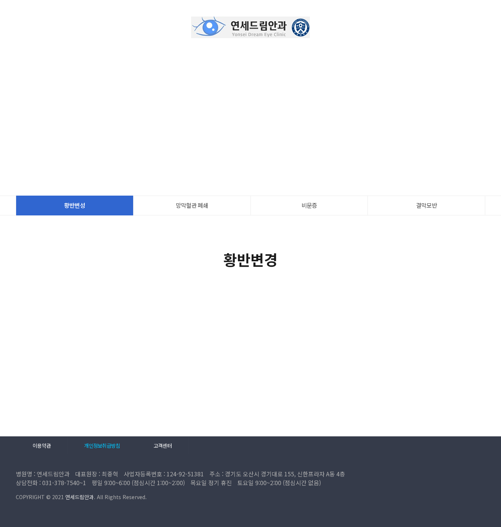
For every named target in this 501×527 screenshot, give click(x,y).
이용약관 (42, 445)
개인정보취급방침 (102, 445)
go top (486, 512)
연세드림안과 (250, 27)
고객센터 (163, 445)
